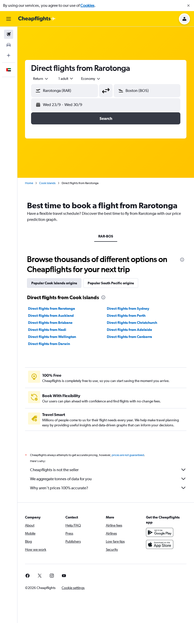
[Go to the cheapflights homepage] (37, 18)
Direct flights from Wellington (52, 337)
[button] (188, 5)
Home (29, 183)
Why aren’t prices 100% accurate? (59, 488)
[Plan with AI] (8, 55)
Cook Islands (47, 183)
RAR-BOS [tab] (105, 236)
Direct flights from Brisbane (50, 323)
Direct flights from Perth (126, 316)
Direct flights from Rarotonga (51, 308)
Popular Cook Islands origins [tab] (54, 283)
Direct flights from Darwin (49, 344)
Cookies (87, 5)
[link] (27, 575)
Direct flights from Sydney (128, 308)
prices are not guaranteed (128, 455)
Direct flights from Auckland (51, 316)
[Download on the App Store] (159, 544)
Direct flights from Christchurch (132, 323)
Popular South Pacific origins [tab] (111, 283)
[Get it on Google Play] (159, 532)
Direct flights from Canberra (129, 337)
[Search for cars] (8, 45)
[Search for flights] (8, 34)
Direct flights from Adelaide (129, 330)
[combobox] (91, 78)
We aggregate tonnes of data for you (61, 478)
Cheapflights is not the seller (54, 469)
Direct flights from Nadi (47, 330)
